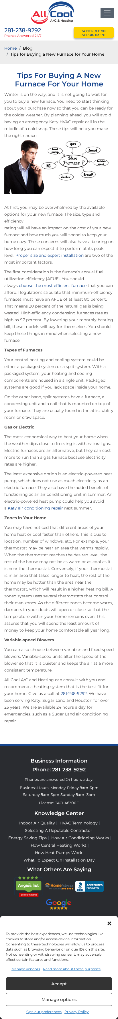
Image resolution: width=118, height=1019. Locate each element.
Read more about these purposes (72, 969)
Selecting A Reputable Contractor (58, 830)
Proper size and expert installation (49, 255)
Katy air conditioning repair (35, 508)
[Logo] (52, 12)
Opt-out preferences (44, 1012)
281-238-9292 (22, 30)
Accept (59, 983)
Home (10, 48)
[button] (109, 923)
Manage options (59, 999)
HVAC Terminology (79, 823)
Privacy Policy (76, 1012)
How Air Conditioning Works (80, 837)
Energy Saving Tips (27, 837)
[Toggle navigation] (107, 13)
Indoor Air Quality (37, 823)
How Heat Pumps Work (58, 852)
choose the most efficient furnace (52, 285)
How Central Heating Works (58, 845)
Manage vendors (25, 969)
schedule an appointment (94, 33)
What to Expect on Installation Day (59, 860)
